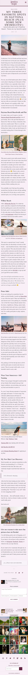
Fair (7, 439)
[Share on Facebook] (16, 573)
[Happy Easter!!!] (14, 621)
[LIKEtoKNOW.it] (21, 658)
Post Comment (14, 599)
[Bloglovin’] (17, 658)
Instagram (9, 541)
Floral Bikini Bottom (13, 152)
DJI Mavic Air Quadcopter (16, 238)
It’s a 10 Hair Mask (20, 525)
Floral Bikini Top (5, 152)
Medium (11, 439)
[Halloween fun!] (4, 630)
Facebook (15, 541)
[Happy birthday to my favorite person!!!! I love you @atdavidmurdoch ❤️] (4, 621)
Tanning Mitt (4, 443)
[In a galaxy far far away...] (14, 630)
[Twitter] (10, 658)
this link (15, 270)
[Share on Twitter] (19, 573)
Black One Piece (4, 333)
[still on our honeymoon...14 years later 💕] (4, 649)
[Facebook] (7, 658)
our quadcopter (9, 214)
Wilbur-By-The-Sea (10, 203)
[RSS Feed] (25, 658)
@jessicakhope (14, 615)
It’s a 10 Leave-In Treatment (9, 525)
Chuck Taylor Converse (10, 154)
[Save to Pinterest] (22, 573)
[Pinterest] (14, 658)
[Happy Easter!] (4, 639)
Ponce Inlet (24, 296)
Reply (6, 583)
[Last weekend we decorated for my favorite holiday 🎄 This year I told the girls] (23, 621)
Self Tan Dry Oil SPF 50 (8, 447)
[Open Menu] (25, 2)
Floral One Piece (19, 154)
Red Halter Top (5, 236)
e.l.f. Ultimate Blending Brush (9, 451)
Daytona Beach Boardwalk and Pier (10, 117)
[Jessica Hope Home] (14, 2)
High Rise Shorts (22, 152)
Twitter (21, 541)
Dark (16, 439)
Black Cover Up (23, 236)
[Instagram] (3, 658)
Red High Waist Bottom (14, 236)
